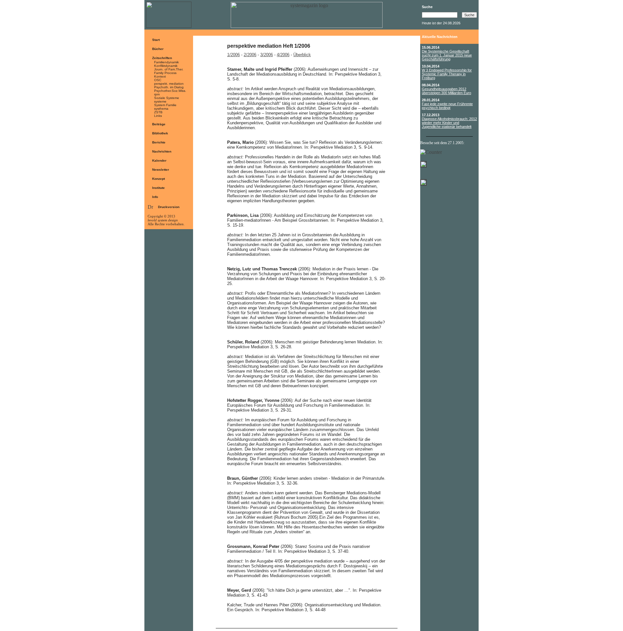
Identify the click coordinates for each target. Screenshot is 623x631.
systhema (161, 108)
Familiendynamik (166, 62)
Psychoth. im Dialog (169, 87)
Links (158, 116)
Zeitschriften (162, 58)
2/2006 (250, 54)
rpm (157, 94)
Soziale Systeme (166, 98)
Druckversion (168, 207)
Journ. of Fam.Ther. (168, 69)
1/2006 (233, 54)
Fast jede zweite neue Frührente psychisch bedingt (447, 106)
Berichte (158, 142)
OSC (157, 80)
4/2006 (283, 54)
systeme (160, 101)
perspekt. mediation (169, 83)
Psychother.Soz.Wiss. (170, 91)
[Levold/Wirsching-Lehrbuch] (423, 162)
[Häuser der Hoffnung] (423, 184)
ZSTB (158, 112)
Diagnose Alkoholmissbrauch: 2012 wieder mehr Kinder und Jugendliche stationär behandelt (449, 123)
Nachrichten (161, 151)
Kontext (160, 76)
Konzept (158, 178)
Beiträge (158, 124)
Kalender (159, 160)
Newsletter (160, 169)
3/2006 (266, 54)
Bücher (158, 49)
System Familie (165, 105)
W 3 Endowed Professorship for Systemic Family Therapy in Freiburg (447, 74)
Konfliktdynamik (165, 66)
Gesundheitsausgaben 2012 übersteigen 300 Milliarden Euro (446, 91)
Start (156, 40)
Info (155, 197)
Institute (158, 188)
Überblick (302, 54)
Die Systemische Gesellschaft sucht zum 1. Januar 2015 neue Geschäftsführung (447, 55)
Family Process (165, 73)
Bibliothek (160, 133)
